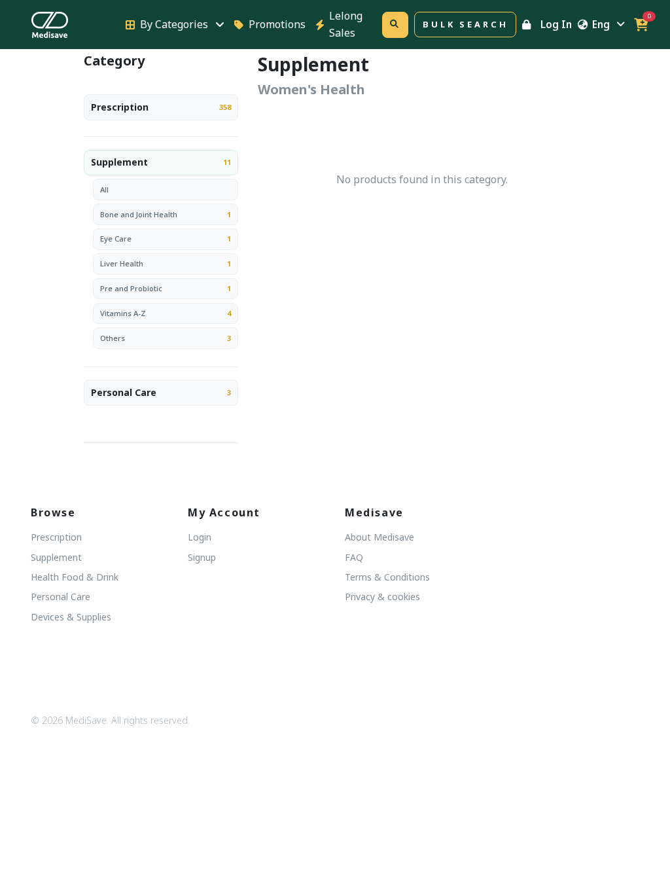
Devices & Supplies (71, 617)
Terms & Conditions (387, 577)
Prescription (120, 107)
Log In (556, 24)
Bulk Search (465, 24)
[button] (641, 25)
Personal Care (123, 392)
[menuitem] (161, 109)
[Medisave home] (70, 25)
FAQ (354, 557)
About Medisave (379, 537)
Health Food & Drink (74, 577)
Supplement (119, 162)
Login (199, 537)
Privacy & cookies (382, 596)
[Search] (395, 25)
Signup (202, 557)
